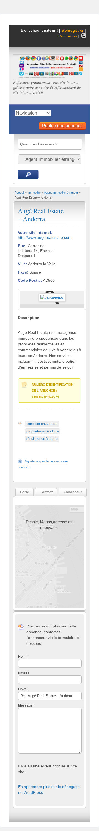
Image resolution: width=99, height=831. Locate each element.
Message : (26, 705)
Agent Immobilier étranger (61, 192)
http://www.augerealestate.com (45, 237)
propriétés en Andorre (42, 431)
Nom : (23, 657)
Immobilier (34, 192)
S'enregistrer (72, 30)
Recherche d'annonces (28, 174)
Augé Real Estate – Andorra (41, 214)
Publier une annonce (62, 125)
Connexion (68, 36)
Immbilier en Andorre (41, 424)
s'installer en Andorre (42, 439)
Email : (23, 673)
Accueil (19, 192)
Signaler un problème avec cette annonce (43, 464)
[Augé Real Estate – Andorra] (52, 297)
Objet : (23, 689)
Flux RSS (83, 35)
